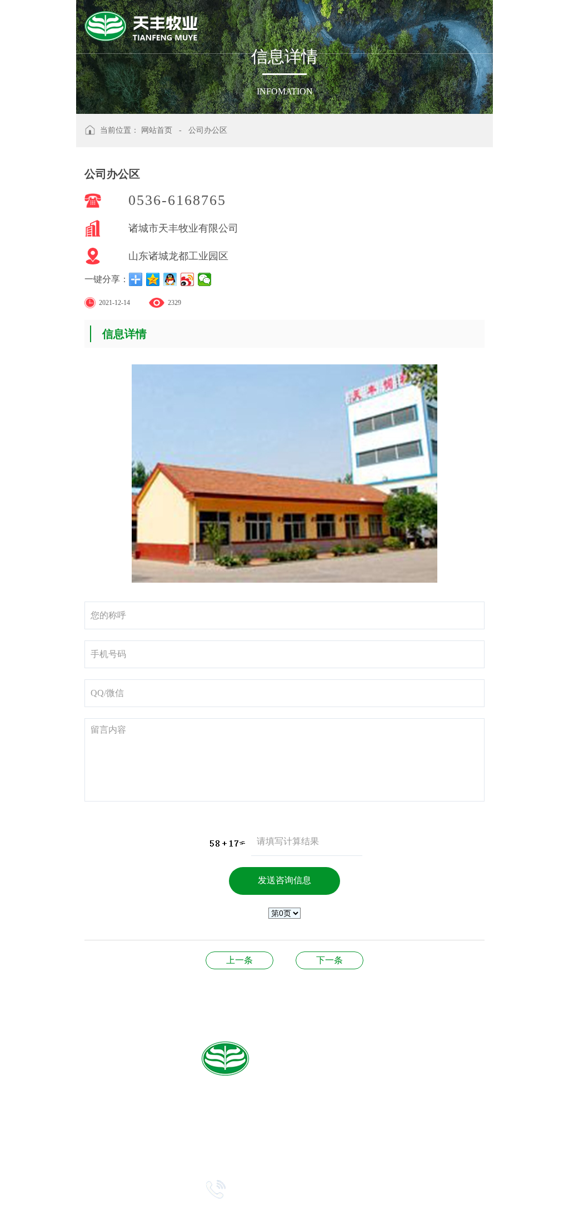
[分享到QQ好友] (170, 279)
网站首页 (156, 130)
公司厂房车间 (329, 960)
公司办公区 (207, 130)
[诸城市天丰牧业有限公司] (141, 23)
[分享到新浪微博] (187, 279)
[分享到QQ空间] (153, 279)
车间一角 (239, 960)
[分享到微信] (205, 279)
